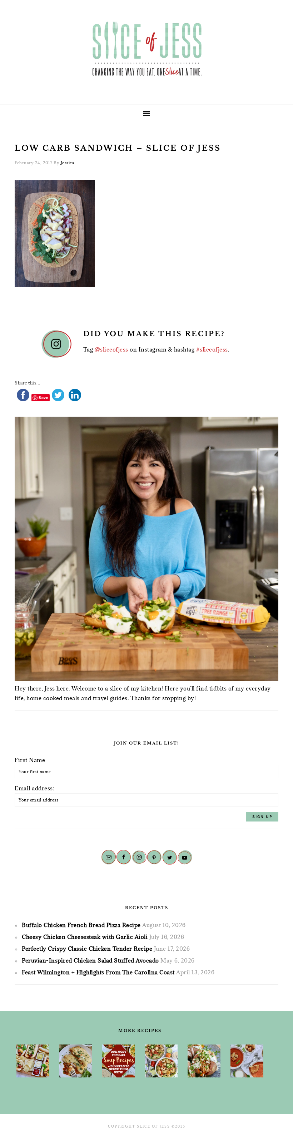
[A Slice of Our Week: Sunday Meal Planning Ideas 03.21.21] (161, 1061)
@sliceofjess (111, 349)
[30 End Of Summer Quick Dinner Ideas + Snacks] (32, 1061)
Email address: (34, 788)
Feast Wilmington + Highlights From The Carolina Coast (98, 972)
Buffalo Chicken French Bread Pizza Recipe (81, 925)
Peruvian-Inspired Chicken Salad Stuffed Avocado (90, 960)
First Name (30, 760)
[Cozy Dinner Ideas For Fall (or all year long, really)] (204, 1061)
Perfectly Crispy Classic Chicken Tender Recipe (87, 948)
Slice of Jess (146, 49)
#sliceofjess (212, 349)
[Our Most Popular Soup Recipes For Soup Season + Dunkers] (118, 1061)
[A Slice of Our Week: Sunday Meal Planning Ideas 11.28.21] (246, 1061)
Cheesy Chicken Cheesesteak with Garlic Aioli (85, 936)
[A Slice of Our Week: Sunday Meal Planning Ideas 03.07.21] (75, 1061)
